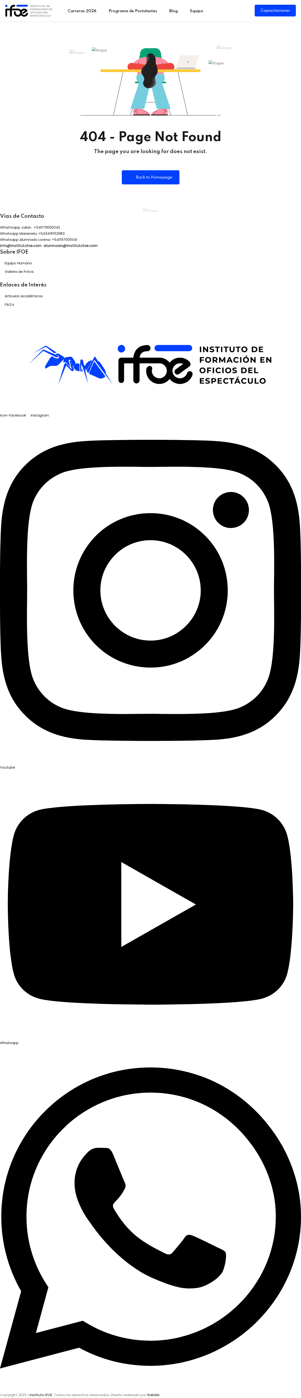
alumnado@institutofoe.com (71, 245)
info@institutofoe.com (21, 245)
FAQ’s (9, 304)
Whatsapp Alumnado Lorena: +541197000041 (38, 239)
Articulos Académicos (24, 296)
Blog (173, 11)
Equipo (196, 11)
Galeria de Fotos (19, 271)
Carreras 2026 (82, 11)
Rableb (153, 1394)
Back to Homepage (154, 177)
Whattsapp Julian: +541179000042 (30, 227)
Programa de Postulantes (133, 11)
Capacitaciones (275, 11)
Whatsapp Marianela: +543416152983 (32, 233)
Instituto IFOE (41, 1394)
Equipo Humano (18, 263)
